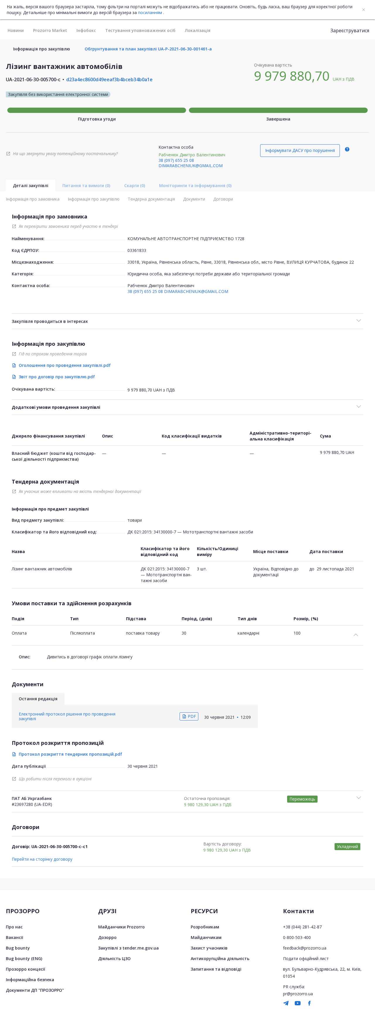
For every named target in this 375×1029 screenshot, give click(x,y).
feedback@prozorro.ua (304, 948)
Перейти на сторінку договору (42, 859)
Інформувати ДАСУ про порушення (300, 150)
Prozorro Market (50, 30)
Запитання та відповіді (216, 969)
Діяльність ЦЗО (114, 958)
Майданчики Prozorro (121, 927)
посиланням (150, 12)
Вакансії (14, 937)
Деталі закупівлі (30, 185)
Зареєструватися (349, 30)
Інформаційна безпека (30, 979)
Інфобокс (86, 30)
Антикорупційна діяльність (220, 958)
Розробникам (205, 927)
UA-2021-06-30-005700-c (33, 79)
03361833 (136, 250)
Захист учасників (209, 948)
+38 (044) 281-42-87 (302, 927)
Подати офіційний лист (306, 958)
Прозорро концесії (25, 969)
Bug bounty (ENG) (24, 958)
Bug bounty (18, 948)
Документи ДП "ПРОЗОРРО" (35, 990)
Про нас (14, 927)
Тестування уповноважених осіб (140, 30)
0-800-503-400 (297, 937)
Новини (16, 30)
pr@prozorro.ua (298, 993)
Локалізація (197, 30)
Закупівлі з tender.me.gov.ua (128, 948)
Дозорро (107, 937)
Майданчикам (206, 937)
